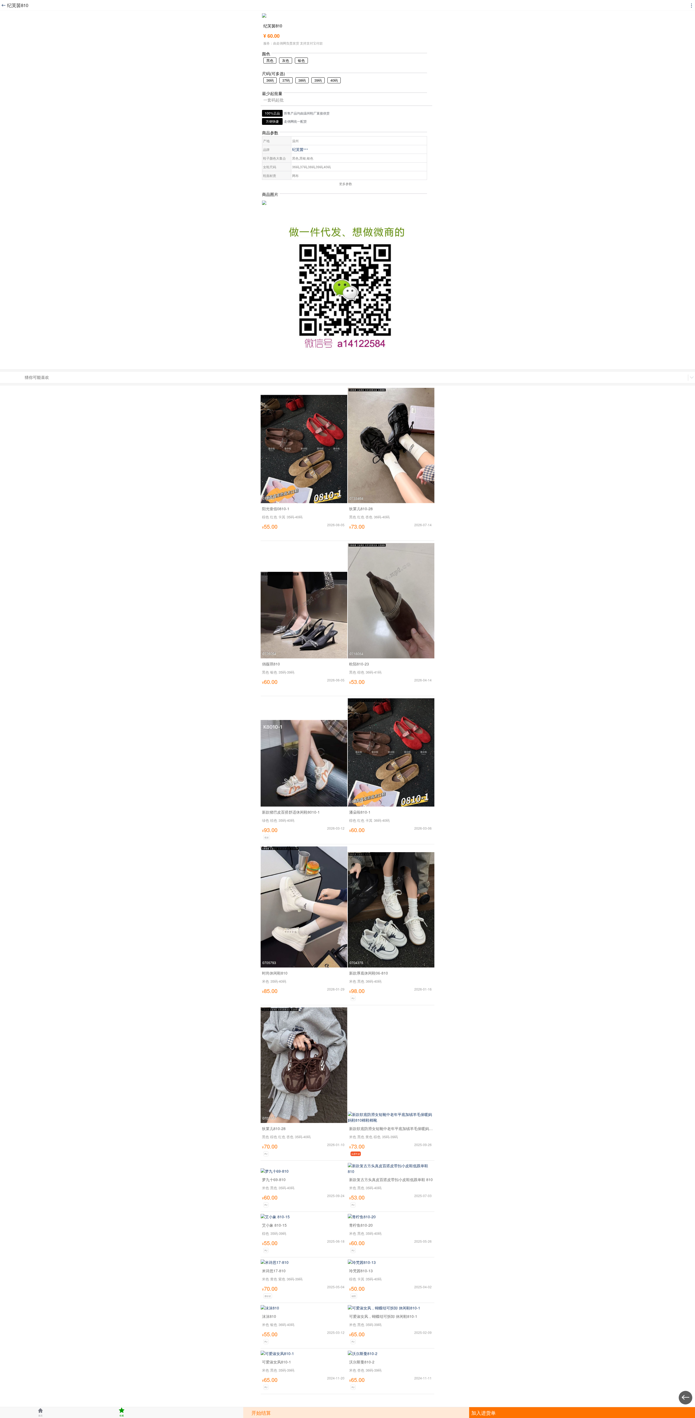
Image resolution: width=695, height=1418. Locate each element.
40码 (334, 80)
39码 (318, 80)
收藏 (121, 1412)
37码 (286, 80)
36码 (270, 80)
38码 (302, 80)
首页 (40, 1412)
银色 (301, 60)
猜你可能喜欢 (37, 377)
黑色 (269, 60)
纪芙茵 (300, 149)
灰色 (285, 60)
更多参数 (345, 183)
